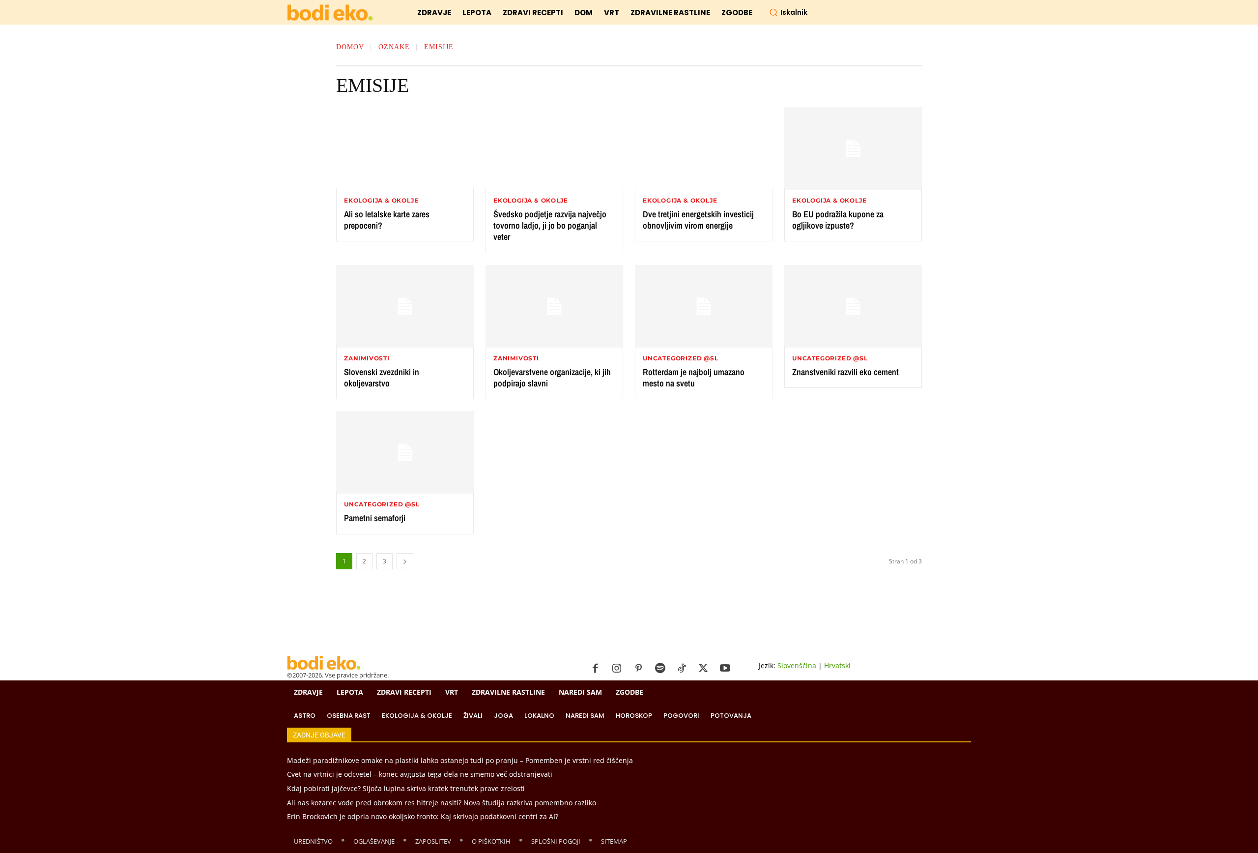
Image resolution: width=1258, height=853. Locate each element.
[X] (703, 668)
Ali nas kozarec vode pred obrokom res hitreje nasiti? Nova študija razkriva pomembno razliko (441, 802)
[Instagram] (616, 668)
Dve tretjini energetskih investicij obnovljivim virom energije (698, 220)
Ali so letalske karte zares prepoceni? (386, 220)
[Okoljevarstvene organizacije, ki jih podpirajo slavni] (554, 306)
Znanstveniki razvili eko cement (845, 372)
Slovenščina (796, 665)
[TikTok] (681, 668)
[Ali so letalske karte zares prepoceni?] (405, 148)
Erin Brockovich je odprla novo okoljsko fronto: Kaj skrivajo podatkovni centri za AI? (422, 816)
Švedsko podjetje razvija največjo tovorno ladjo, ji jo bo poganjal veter (549, 225)
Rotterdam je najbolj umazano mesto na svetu (693, 377)
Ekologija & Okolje (381, 201)
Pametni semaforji (374, 518)
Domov (350, 47)
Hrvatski (837, 665)
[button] (788, 12)
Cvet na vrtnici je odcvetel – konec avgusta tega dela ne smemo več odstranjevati (419, 774)
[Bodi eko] (330, 13)
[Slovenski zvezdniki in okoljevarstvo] (405, 306)
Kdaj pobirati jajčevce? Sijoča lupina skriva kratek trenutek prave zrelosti (406, 788)
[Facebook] (595, 668)
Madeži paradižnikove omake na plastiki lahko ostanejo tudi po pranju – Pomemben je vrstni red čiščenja (460, 760)
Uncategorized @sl (680, 358)
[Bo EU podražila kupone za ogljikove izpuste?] (853, 148)
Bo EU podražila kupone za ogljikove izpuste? (838, 220)
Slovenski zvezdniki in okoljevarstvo (381, 377)
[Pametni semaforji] (405, 452)
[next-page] (405, 561)
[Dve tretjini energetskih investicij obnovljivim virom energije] (703, 148)
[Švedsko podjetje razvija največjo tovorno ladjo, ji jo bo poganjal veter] (554, 148)
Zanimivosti (367, 358)
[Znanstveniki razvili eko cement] (853, 306)
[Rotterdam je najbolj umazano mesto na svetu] (703, 306)
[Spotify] (660, 668)
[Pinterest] (638, 668)
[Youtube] (725, 668)
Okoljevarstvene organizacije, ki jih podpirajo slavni (552, 377)
